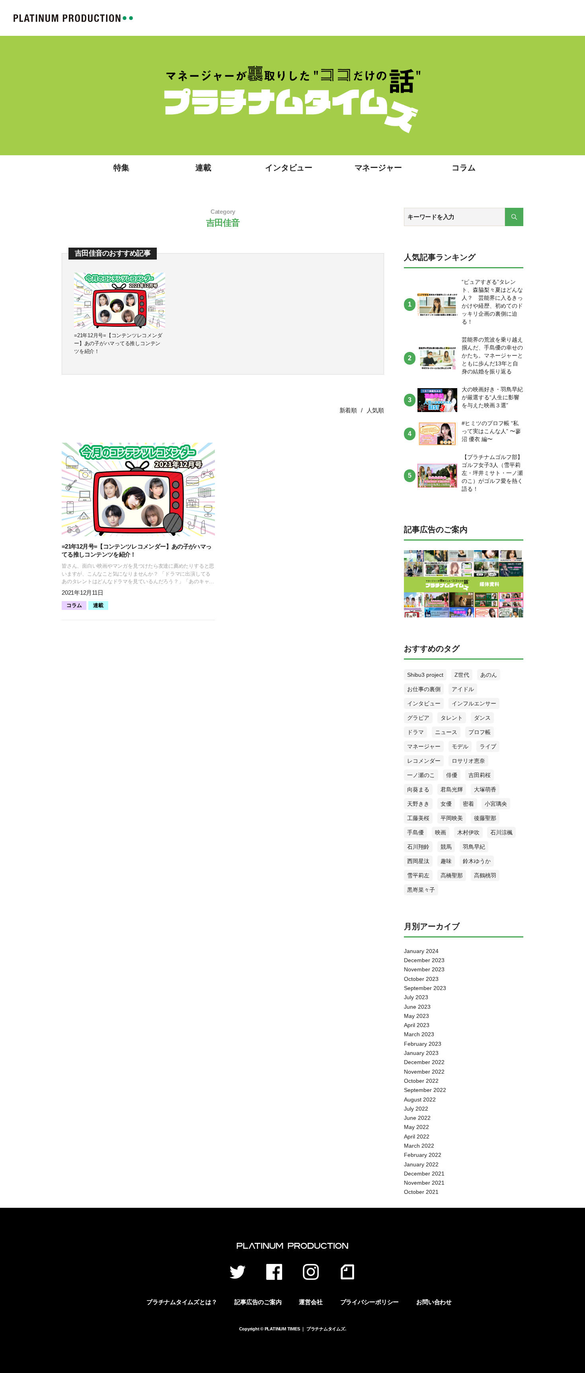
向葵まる (418, 789)
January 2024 (421, 951)
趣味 (446, 861)
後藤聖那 (485, 818)
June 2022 (417, 1118)
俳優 (451, 775)
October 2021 (421, 1192)
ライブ (488, 746)
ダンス (482, 718)
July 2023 (416, 997)
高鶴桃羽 (485, 875)
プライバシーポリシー (369, 1302)
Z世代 (461, 675)
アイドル (463, 689)
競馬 (446, 847)
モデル (460, 746)
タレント (452, 718)
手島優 (415, 832)
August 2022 (420, 1099)
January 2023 (421, 1053)
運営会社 (310, 1302)
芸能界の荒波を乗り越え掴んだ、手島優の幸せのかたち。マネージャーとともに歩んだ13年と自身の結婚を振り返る (492, 355)
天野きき (418, 804)
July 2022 (416, 1108)
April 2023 (416, 1025)
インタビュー (288, 167)
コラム (463, 167)
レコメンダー (424, 761)
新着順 (348, 410)
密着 (468, 804)
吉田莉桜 (479, 775)
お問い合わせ (434, 1302)
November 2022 (424, 1071)
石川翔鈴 (418, 847)
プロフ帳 (479, 732)
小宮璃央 (496, 804)
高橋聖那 (452, 875)
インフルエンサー (474, 703)
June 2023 (417, 1007)
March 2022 (419, 1146)
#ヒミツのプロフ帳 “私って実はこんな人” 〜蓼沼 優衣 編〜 (491, 431)
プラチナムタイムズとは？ (181, 1302)
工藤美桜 (418, 818)
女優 (446, 804)
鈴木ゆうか (477, 861)
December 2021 (424, 1173)
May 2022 (416, 1127)
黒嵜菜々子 (421, 890)
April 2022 (416, 1136)
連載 (203, 167)
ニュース (446, 732)
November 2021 (424, 1183)
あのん (488, 675)
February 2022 (422, 1155)
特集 (121, 167)
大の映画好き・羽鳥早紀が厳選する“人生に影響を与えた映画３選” (492, 397)
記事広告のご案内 (257, 1302)
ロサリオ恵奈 (468, 761)
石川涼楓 (501, 832)
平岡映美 (452, 818)
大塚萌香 (485, 789)
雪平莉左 (418, 875)
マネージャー (378, 167)
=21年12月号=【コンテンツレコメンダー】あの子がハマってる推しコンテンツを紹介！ (118, 343)
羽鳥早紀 (474, 847)
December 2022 (424, 1062)
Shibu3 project (425, 675)
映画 (440, 832)
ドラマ (415, 732)
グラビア (418, 718)
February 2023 (422, 1044)
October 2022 (421, 1081)
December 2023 (424, 960)
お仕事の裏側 (424, 689)
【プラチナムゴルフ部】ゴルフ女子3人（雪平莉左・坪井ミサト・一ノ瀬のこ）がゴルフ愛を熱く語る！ (492, 473)
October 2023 (421, 979)
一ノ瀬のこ (421, 775)
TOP (73, 18)
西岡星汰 (418, 861)
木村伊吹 (468, 832)
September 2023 (425, 988)
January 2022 (421, 1164)
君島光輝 (452, 789)
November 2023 (424, 969)
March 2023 (419, 1034)
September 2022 (425, 1090)
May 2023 (416, 1016)
